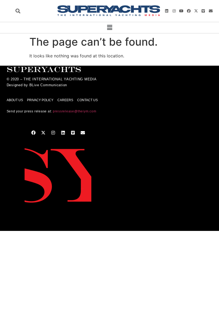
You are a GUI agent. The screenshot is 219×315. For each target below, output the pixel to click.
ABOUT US (15, 100)
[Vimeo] (203, 11)
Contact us (87, 100)
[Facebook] (188, 11)
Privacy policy (40, 100)
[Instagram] (174, 11)
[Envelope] (211, 11)
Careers (65, 100)
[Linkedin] (167, 11)
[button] (17, 11)
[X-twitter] (196, 11)
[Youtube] (181, 11)
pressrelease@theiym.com (74, 111)
